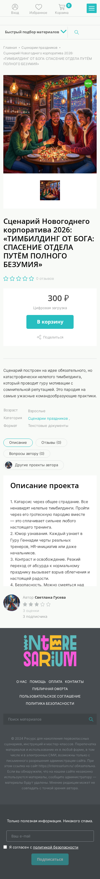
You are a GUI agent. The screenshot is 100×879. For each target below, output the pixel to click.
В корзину (50, 321)
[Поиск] (76, 32)
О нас (21, 682)
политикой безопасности (55, 847)
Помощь (38, 682)
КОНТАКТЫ (74, 682)
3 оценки (31, 610)
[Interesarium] (50, 650)
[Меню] (92, 9)
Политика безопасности (50, 703)
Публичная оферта (50, 689)
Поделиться (53, 337)
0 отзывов (45, 278)
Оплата (55, 682)
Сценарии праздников (48, 418)
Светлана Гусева (50, 597)
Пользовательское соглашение (50, 696)
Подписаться (50, 859)
